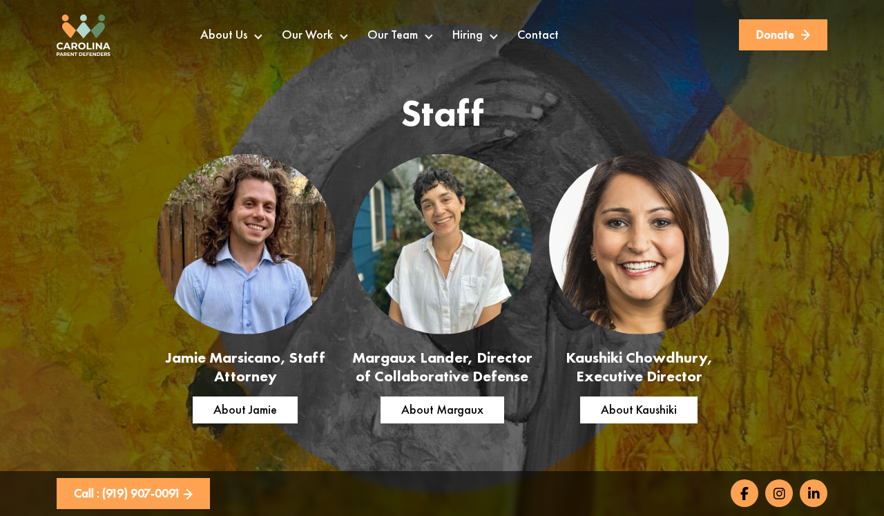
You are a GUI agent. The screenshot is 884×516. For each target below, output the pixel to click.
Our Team (392, 34)
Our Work (307, 34)
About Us (223, 34)
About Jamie (245, 409)
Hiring (467, 34)
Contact (538, 34)
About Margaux (442, 409)
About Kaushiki (639, 409)
